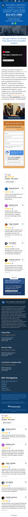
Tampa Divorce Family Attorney (9, 381)
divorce (23, 72)
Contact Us (4, 383)
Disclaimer (4, 384)
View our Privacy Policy (13, 159)
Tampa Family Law (6, 390)
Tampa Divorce (5, 388)
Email (15, 1)
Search (23, 1)
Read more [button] (7, 218)
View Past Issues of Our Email (13, 281)
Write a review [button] (10, 182)
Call (11, 1)
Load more (14, 278)
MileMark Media (14, 411)
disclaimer (17, 157)
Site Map (3, 386)
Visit (19, 1)
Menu (6, 1)
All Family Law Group (17, 95)
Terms (15, 153)
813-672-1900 (14, 14)
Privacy (12, 153)
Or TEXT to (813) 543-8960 (14, 17)
